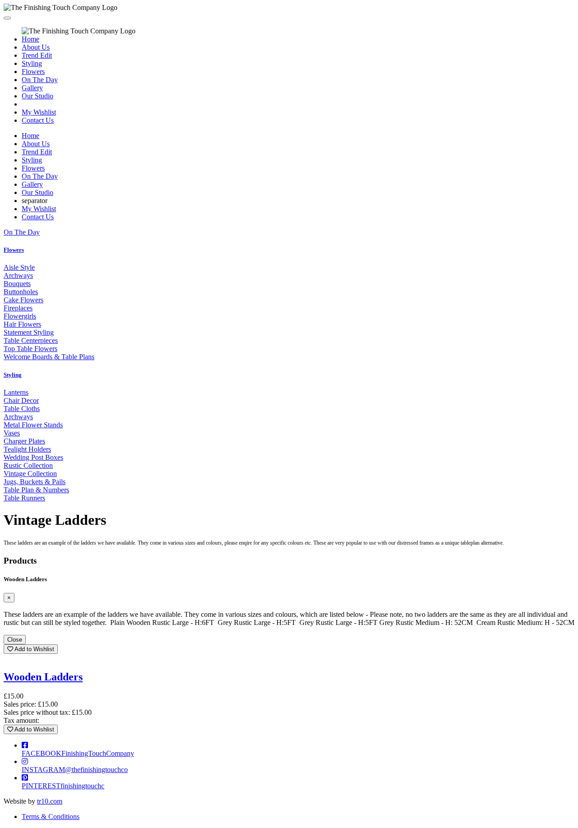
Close (14, 639)
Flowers (33, 71)
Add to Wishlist (33, 649)
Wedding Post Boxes (33, 457)
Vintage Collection (30, 473)
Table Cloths (22, 408)
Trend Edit (37, 55)
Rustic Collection (28, 465)
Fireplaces (18, 308)
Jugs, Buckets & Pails (34, 482)
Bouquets (17, 283)
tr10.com (49, 801)
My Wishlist (39, 112)
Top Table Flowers (30, 348)
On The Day (40, 79)
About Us (36, 47)
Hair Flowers (22, 324)
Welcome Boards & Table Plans (49, 357)
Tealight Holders (27, 449)
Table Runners (24, 498)
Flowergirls (20, 316)
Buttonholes (21, 292)
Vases (12, 433)
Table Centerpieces (31, 340)
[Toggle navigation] (7, 18)
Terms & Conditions (50, 816)
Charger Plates (24, 441)
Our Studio (37, 96)
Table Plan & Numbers (36, 490)
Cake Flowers (23, 300)
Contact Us (38, 120)
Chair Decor (21, 400)
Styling (32, 63)
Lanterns (16, 392)
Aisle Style (19, 267)
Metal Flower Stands (33, 425)
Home (30, 39)
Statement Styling (29, 332)
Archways (18, 275)
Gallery (32, 88)
